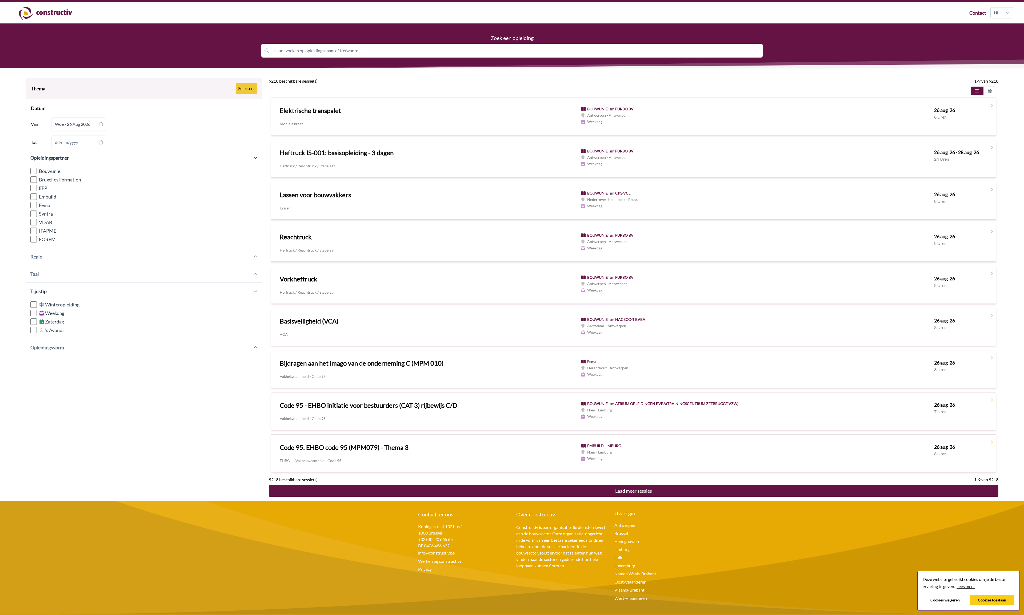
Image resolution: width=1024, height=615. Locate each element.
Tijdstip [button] (38, 291)
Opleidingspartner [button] (49, 158)
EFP (43, 188)
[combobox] (78, 124)
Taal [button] (34, 274)
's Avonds (54, 330)
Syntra (46, 214)
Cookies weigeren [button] (945, 600)
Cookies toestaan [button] (992, 600)
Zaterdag (54, 322)
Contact (977, 13)
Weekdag (54, 313)
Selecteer (246, 88)
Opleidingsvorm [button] (47, 347)
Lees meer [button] (966, 586)
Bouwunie (49, 171)
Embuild (47, 197)
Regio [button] (36, 257)
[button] (1007, 12)
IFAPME (47, 231)
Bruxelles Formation (60, 180)
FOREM (47, 239)
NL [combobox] (996, 12)
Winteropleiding (61, 305)
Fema (44, 205)
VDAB (45, 222)
